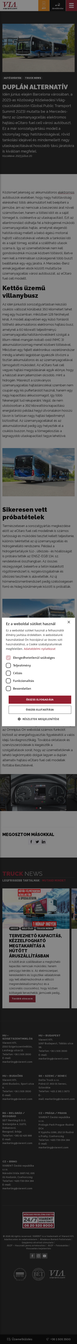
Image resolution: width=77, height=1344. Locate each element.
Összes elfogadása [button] (40, 699)
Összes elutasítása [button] (40, 710)
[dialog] (38, 672)
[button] (38, 719)
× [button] (68, 622)
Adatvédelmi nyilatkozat (39, 649)
